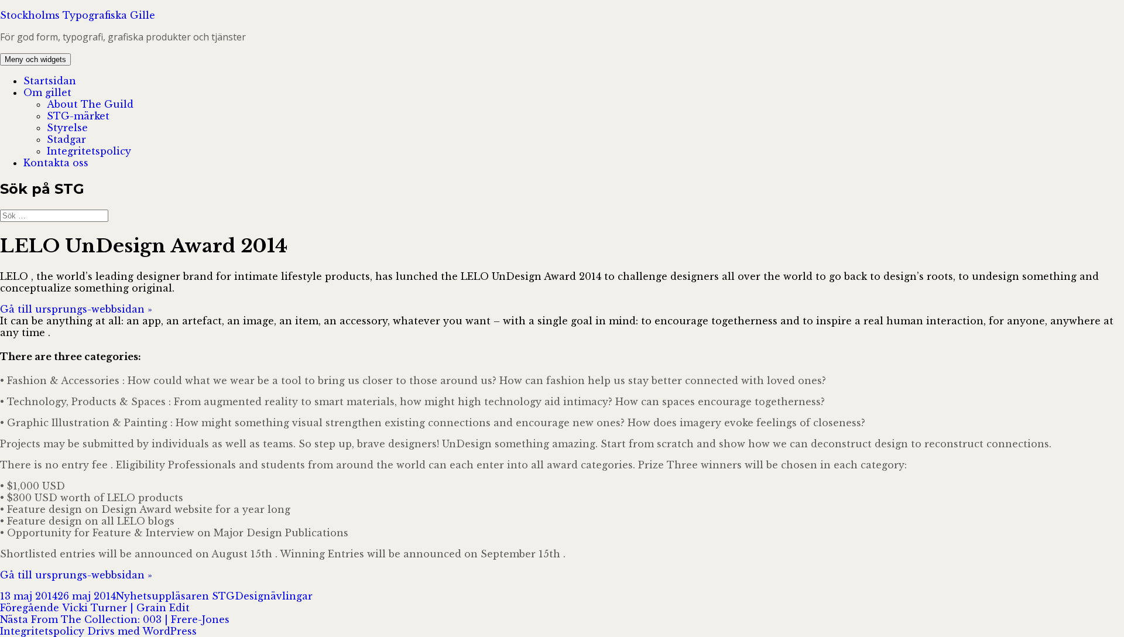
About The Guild (90, 104)
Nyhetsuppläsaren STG (175, 596)
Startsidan (49, 81)
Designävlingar (274, 596)
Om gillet (47, 92)
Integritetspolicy (89, 151)
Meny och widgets (35, 59)
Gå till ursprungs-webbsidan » (76, 309)
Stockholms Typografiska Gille (77, 15)
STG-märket (78, 116)
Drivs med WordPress (142, 631)
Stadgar (66, 139)
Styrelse (67, 127)
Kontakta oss (55, 163)
